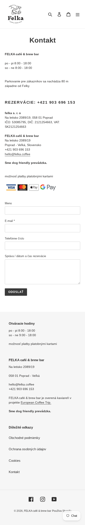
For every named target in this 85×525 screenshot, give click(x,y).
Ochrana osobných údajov (27, 449)
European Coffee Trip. (36, 402)
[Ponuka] (77, 14)
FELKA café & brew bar (37, 510)
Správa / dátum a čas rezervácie (25, 256)
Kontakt (14, 472)
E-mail (10, 221)
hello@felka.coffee (17, 154)
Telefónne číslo (14, 238)
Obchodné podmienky (24, 438)
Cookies (14, 460)
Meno (8, 203)
